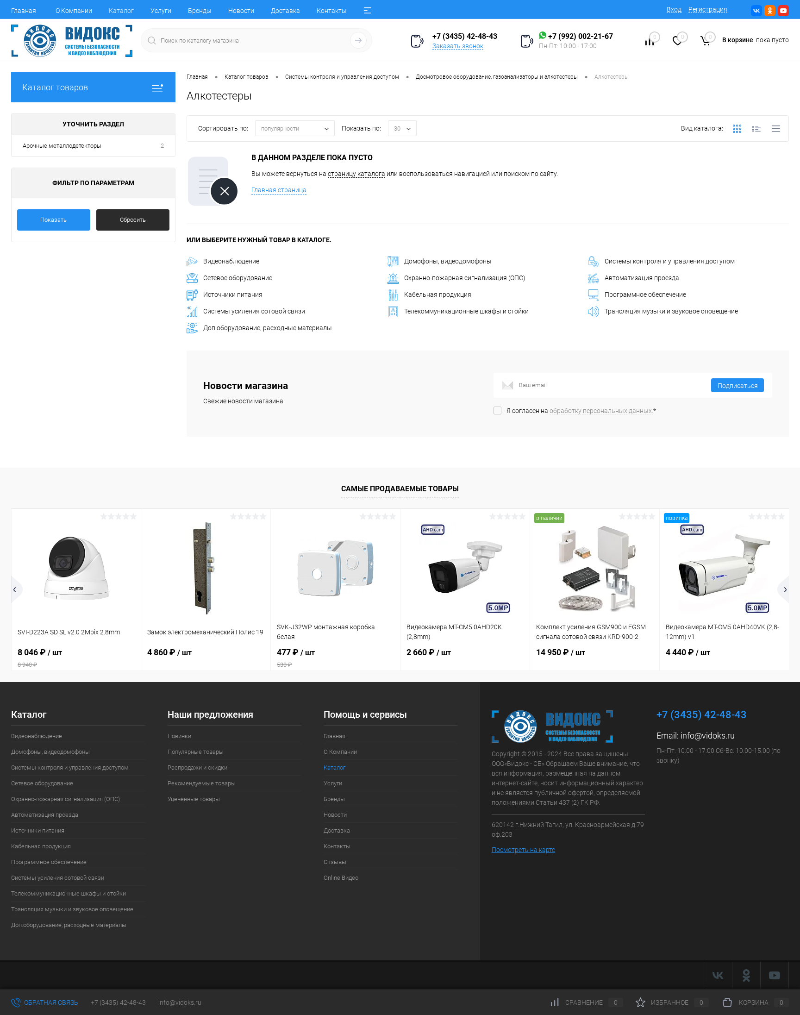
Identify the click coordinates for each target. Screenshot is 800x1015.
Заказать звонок (457, 46)
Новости (241, 10)
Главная (23, 10)
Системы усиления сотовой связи (254, 311)
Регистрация (707, 9)
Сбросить (133, 219)
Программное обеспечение (645, 294)
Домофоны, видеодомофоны (448, 261)
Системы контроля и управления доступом (670, 261)
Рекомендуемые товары (202, 783)
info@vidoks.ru (708, 735)
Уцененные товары (194, 799)
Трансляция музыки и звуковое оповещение (671, 311)
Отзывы (335, 861)
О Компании (74, 10)
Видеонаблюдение (231, 261)
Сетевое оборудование (237, 278)
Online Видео (341, 877)
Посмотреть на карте (523, 849)
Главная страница (278, 190)
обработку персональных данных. (601, 410)
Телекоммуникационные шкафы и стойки (466, 311)
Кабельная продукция (437, 294)
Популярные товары (196, 751)
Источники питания (232, 294)
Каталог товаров (55, 87)
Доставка (285, 10)
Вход (674, 9)
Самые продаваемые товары (400, 488)
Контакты (332, 10)
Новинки (179, 736)
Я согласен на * (581, 410)
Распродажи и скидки (197, 767)
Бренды (200, 10)
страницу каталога (356, 173)
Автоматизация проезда (642, 278)
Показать (53, 219)
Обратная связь (50, 1002)
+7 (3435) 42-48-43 (118, 1002)
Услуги (160, 10)
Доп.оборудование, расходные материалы (267, 328)
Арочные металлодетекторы (62, 145)
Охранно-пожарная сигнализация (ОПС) (464, 278)
